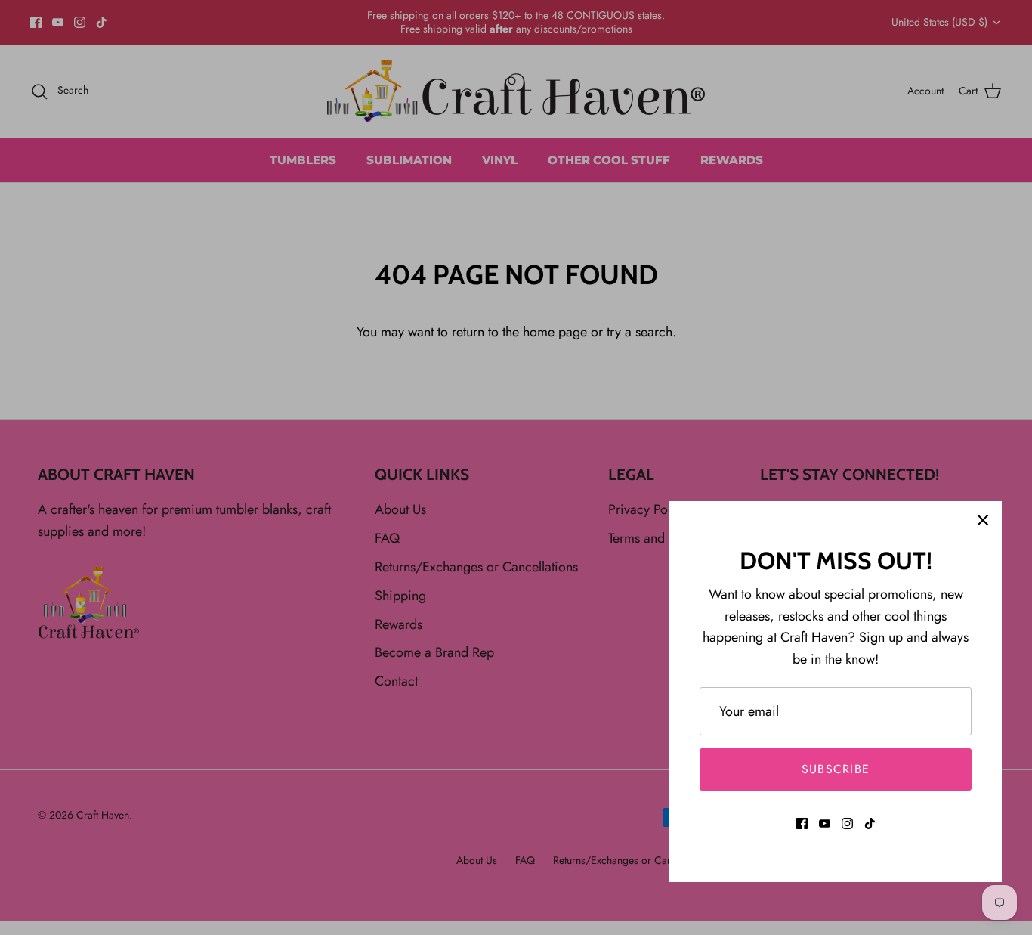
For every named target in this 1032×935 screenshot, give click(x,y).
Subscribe (836, 769)
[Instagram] (847, 823)
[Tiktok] (870, 823)
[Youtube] (824, 823)
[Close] (983, 520)
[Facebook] (802, 823)
